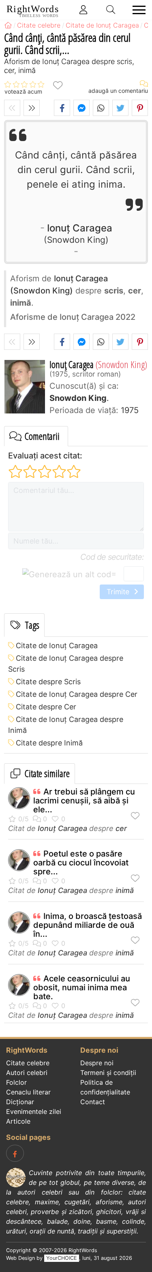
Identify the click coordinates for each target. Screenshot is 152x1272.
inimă (125, 890)
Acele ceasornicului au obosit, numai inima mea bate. (81, 987)
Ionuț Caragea (79, 233)
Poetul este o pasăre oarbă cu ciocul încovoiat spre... (80, 862)
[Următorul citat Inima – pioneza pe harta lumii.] (32, 108)
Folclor (16, 1082)
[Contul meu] (83, 10)
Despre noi (96, 1063)
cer (121, 828)
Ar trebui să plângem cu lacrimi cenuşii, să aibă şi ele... (84, 800)
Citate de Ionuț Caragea (57, 645)
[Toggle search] (111, 10)
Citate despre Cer (46, 706)
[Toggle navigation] (137, 10)
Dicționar (20, 1102)
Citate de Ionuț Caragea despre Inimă (65, 725)
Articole (18, 1121)
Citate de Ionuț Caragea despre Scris (65, 663)
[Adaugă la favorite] (57, 84)
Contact (92, 1102)
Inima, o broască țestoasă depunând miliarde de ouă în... (87, 925)
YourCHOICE (61, 1258)
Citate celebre (27, 1063)
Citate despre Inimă (49, 743)
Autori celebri (26, 1073)
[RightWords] (8, 25)
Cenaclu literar (28, 1092)
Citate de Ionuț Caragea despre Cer (76, 694)
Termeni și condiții (108, 1073)
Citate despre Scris (48, 681)
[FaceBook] (15, 1153)
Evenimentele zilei (33, 1111)
